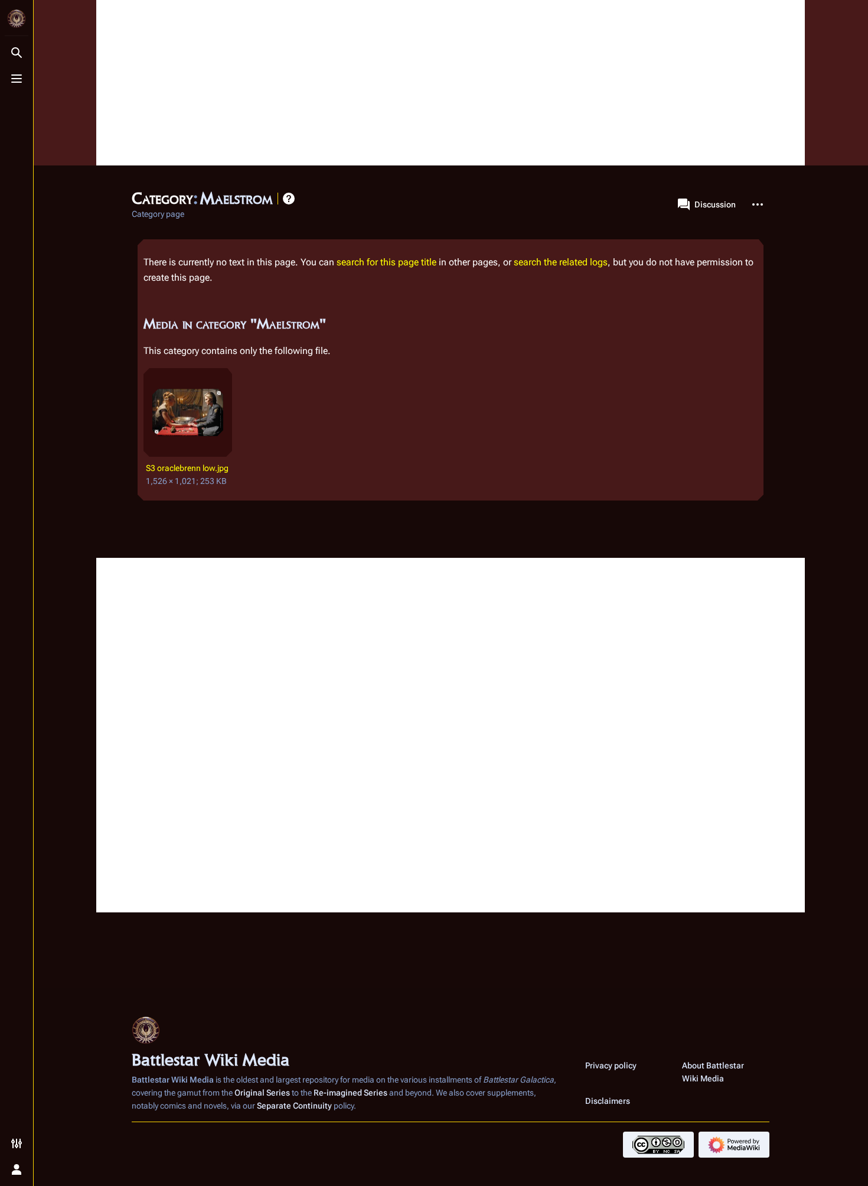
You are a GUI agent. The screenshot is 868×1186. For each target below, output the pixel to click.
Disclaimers (607, 1101)
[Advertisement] (450, 82)
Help (289, 198)
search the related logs (561, 262)
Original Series (262, 1092)
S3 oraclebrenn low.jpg (187, 468)
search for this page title (386, 262)
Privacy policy (611, 1065)
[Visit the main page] (16, 19)
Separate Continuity (294, 1105)
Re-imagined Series (350, 1092)
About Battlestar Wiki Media (713, 1072)
